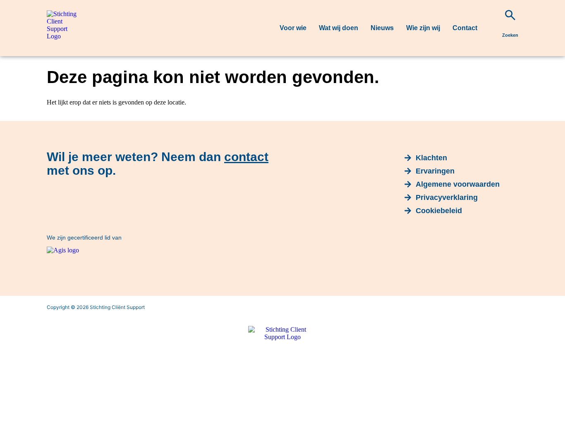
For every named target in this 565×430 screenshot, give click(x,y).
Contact (464, 27)
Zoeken (510, 35)
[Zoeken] (510, 15)
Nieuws (382, 27)
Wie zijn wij (423, 27)
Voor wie (293, 27)
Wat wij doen (338, 27)
